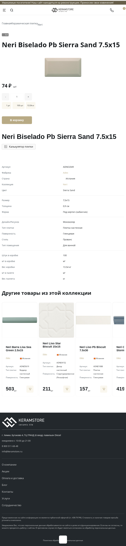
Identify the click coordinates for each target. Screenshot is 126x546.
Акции (5, 471)
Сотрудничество (11, 505)
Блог (4, 485)
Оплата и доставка (13, 478)
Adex (65, 172)
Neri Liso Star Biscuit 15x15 (52, 345)
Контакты (7, 491)
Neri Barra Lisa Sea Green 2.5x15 (18, 349)
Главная (7, 23)
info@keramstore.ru (12, 451)
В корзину (17, 120)
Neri (40, 24)
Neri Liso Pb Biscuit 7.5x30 (93, 349)
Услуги (6, 498)
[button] (63, 446)
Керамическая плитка (25, 23)
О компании (9, 464)
